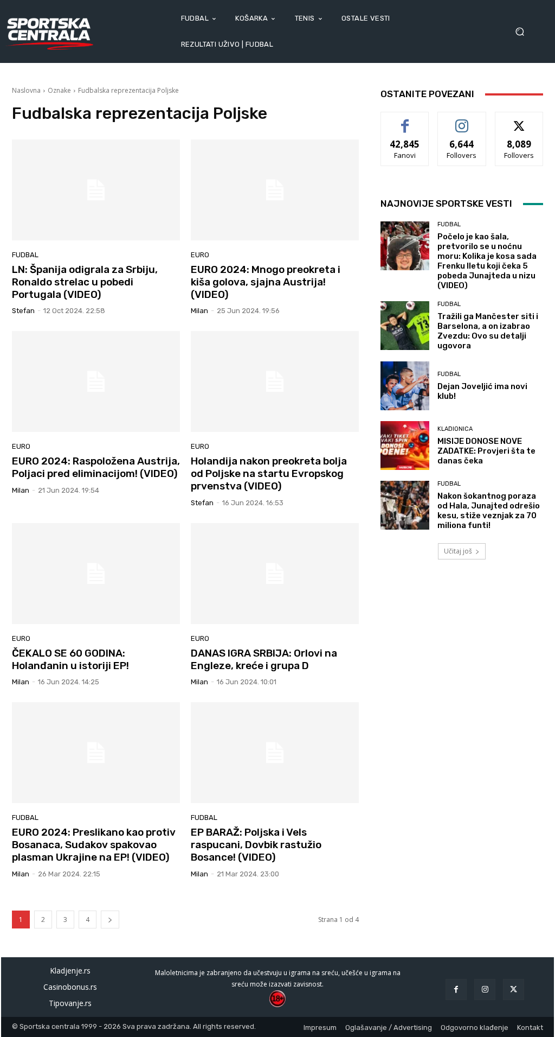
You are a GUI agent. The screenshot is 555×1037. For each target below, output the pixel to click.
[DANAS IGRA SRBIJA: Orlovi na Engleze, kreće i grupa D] (275, 573)
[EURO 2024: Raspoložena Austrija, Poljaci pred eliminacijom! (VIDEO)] (96, 381)
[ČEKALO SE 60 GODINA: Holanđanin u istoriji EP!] (96, 573)
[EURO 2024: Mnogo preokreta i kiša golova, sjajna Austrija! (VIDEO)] (275, 189)
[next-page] (110, 919)
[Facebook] (456, 989)
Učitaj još (458, 551)
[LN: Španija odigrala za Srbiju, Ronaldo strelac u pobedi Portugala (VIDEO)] (96, 189)
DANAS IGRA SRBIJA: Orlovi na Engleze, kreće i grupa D (264, 659)
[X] (513, 989)
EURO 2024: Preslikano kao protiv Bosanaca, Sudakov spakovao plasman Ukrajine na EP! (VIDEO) (94, 844)
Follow (462, 120)
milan (199, 311)
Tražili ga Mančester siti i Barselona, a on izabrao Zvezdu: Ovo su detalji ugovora (487, 331)
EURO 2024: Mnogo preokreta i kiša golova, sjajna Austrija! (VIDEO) (265, 282)
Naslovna (26, 90)
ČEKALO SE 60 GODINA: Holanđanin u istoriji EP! (70, 659)
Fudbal (25, 254)
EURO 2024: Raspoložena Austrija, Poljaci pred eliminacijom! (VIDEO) (96, 467)
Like (405, 120)
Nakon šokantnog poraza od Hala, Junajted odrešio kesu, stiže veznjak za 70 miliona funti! (488, 510)
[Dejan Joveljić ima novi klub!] (404, 385)
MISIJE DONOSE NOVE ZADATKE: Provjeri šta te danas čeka (486, 451)
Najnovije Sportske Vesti (446, 203)
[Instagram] (484, 989)
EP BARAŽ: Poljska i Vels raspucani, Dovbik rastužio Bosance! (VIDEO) (256, 844)
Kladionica (455, 429)
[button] (523, 31)
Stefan (23, 311)
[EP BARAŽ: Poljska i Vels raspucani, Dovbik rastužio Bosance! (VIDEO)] (275, 752)
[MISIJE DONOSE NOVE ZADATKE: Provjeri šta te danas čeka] (404, 445)
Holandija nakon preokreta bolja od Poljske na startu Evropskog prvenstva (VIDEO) (269, 473)
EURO (200, 254)
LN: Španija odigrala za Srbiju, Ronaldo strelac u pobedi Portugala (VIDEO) (85, 282)
